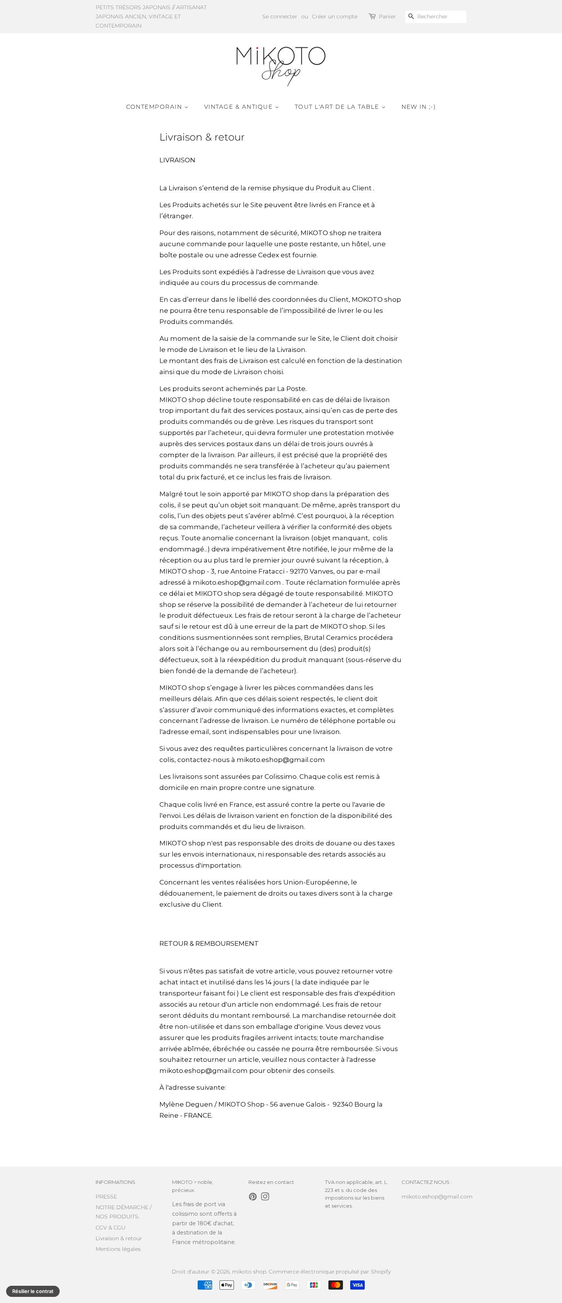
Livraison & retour (119, 1238)
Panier (387, 16)
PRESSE (106, 1196)
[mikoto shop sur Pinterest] (253, 1198)
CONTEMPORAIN (155, 106)
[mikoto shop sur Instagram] (265, 1198)
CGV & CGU (110, 1227)
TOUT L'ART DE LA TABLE (338, 106)
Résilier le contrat (33, 1291)
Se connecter (279, 16)
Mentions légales (118, 1249)
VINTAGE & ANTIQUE (239, 106)
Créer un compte (334, 16)
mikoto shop (249, 1271)
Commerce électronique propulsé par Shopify (330, 1271)
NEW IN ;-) (418, 106)
